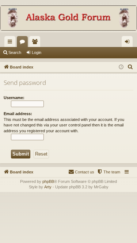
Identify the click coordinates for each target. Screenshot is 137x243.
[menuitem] (130, 67)
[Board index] (68, 18)
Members (36, 43)
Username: (14, 97)
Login (36, 52)
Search (14, 52)
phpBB (48, 181)
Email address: (18, 113)
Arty (48, 187)
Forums (24, 43)
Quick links (11, 43)
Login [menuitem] (129, 43)
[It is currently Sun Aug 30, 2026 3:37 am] (121, 67)
